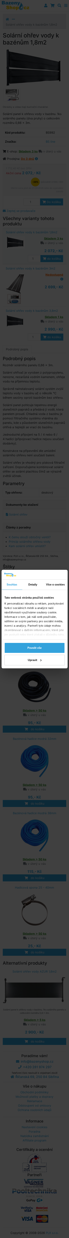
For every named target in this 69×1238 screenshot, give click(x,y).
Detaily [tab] (32, 584)
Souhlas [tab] (12, 584)
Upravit (32, 660)
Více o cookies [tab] (55, 584)
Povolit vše (34, 647)
